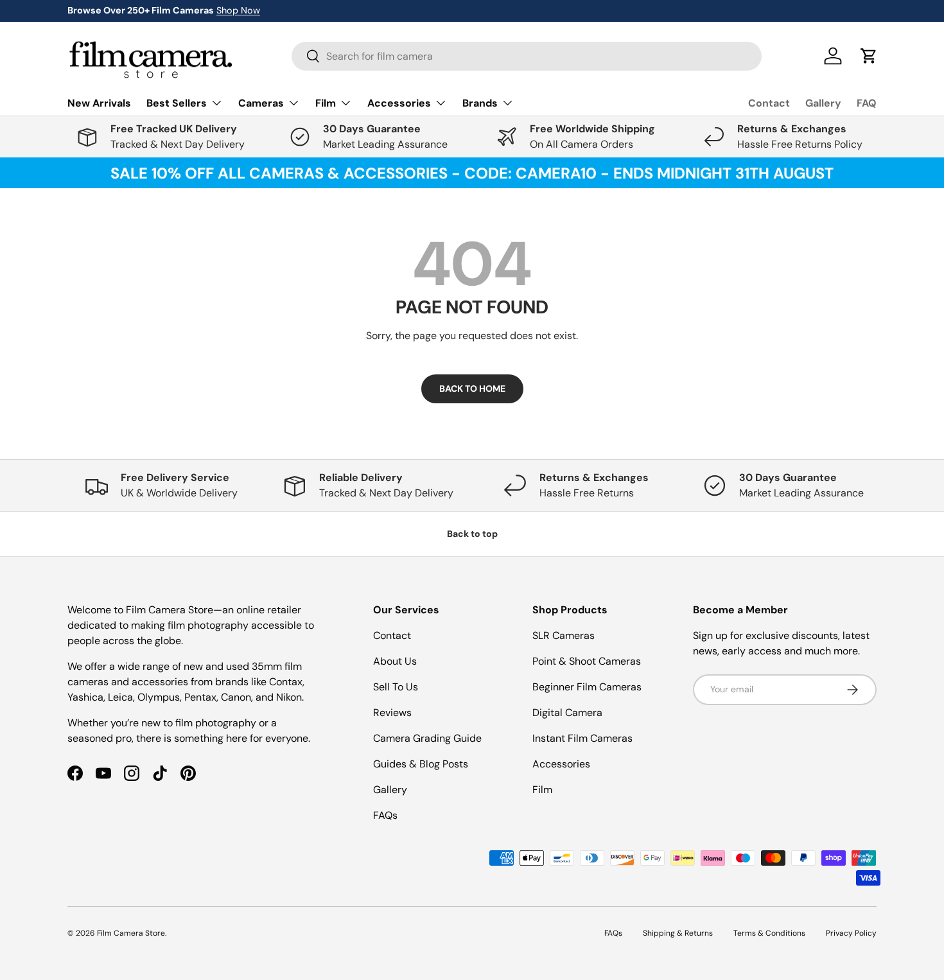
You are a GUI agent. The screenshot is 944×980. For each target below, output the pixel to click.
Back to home (472, 388)
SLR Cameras (563, 635)
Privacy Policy (851, 933)
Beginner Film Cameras (587, 687)
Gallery (823, 103)
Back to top (472, 533)
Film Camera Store (131, 933)
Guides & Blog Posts (420, 764)
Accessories (561, 764)
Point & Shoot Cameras (586, 661)
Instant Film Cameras (582, 738)
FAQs (385, 815)
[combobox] (526, 56)
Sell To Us (395, 687)
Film (542, 789)
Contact (769, 103)
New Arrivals (99, 103)
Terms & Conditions (769, 933)
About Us (395, 661)
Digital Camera (567, 712)
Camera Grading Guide (427, 738)
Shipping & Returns (678, 933)
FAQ (867, 103)
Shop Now (238, 10)
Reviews (392, 712)
